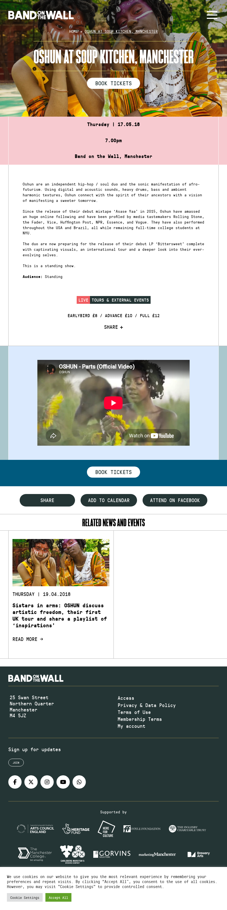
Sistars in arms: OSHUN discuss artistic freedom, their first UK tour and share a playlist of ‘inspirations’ (59, 615)
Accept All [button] (58, 897)
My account (131, 726)
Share (111, 327)
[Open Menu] (212, 15)
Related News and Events (113, 522)
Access (126, 698)
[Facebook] (15, 782)
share (47, 500)
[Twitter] (31, 782)
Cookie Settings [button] (24, 897)
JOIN (16, 762)
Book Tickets (113, 83)
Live (83, 300)
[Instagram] (47, 782)
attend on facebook (175, 500)
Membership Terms (140, 719)
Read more (24, 639)
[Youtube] (63, 782)
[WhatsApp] (79, 782)
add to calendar (109, 500)
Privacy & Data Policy (147, 705)
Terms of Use (134, 712)
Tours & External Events (120, 300)
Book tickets (113, 471)
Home (73, 31)
